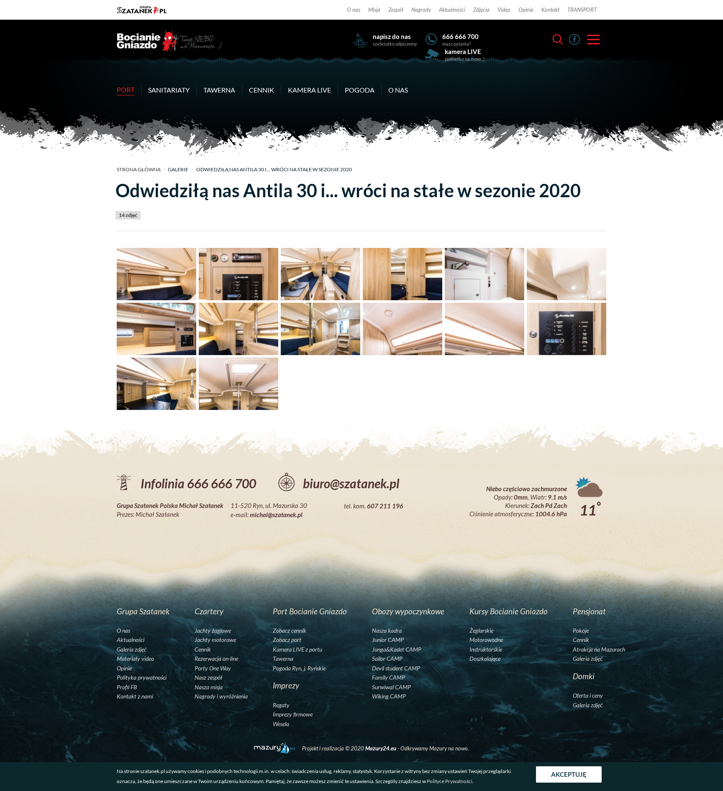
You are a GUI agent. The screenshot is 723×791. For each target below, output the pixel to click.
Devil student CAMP (396, 668)
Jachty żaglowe (213, 630)
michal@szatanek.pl (276, 514)
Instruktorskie (485, 649)
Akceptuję (569, 774)
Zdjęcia (481, 9)
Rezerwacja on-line (216, 658)
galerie (178, 169)
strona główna (139, 169)
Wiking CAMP (389, 696)
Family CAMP (388, 677)
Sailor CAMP (387, 658)
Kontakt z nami (135, 696)
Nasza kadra (387, 630)
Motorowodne (486, 639)
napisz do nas (392, 36)
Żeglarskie (481, 630)
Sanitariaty (169, 90)
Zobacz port (287, 639)
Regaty (281, 705)
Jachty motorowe (215, 639)
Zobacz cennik (289, 630)
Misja (374, 9)
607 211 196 (385, 506)
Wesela (281, 724)
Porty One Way (213, 668)
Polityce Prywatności (449, 781)
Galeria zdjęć (131, 649)
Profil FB (127, 687)
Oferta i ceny (588, 695)
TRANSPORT (582, 9)
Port (125, 89)
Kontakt (550, 9)
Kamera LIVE (309, 90)
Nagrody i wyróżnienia (221, 696)
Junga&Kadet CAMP (396, 649)
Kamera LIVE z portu (297, 649)
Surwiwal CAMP (391, 687)
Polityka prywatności (142, 677)
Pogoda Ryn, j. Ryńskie (299, 668)
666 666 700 (460, 36)
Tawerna (219, 90)
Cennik (261, 90)
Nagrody (421, 9)
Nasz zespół (208, 677)
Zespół (395, 9)
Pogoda (359, 90)
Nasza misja (209, 687)
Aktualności (452, 9)
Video (503, 9)
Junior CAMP (388, 639)
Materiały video (135, 658)
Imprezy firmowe (293, 714)
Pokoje (581, 630)
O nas (353, 9)
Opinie (525, 9)
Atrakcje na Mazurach (599, 649)
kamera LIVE (463, 51)
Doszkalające (484, 658)
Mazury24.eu (381, 748)
